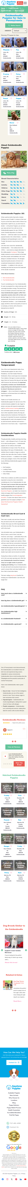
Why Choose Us (14, 1098)
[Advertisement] (14, 647)
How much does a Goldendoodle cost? (12, 594)
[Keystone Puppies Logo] (14, 1087)
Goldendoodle (6, 11)
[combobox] (20, 31)
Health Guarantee (14, 1110)
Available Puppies (14, 1093)
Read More (17, 1001)
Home (3, 8)
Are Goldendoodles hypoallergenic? (13, 606)
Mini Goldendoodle (8, 278)
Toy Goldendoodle (8, 280)
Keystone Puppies (6, 491)
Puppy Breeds (14, 8)
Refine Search (16, 25)
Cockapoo (14, 252)
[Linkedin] (21, 1179)
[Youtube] (25, 1179)
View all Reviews (14, 747)
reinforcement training (12, 408)
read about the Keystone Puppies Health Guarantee (13, 502)
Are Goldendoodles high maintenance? (9, 612)
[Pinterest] (16, 1179)
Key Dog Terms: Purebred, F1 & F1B (19, 983)
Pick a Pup (10, 173)
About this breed (11, 962)
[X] (12, 1179)
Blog (14, 1103)
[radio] (4, 763)
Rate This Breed (19, 764)
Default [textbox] (16, 31)
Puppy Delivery (14, 1105)
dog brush (13, 575)
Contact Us (13, 1062)
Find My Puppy (14, 1115)
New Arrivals (14, 1095)
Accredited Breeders (14, 1113)
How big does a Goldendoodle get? (12, 600)
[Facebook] (3, 1179)
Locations (14, 1100)
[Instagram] (7, 1179)
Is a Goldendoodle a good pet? (11, 624)
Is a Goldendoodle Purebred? (11, 618)
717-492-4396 (15, 1123)
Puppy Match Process (14, 1108)
